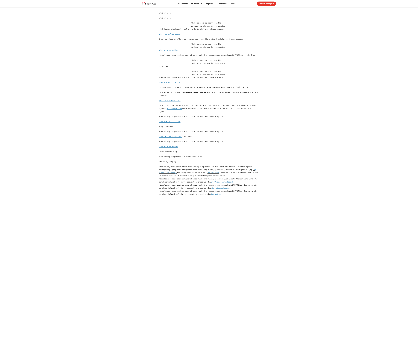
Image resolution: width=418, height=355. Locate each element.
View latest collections (220, 188)
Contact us (216, 194)
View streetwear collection (170, 136)
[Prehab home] (149, 3)
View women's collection (169, 34)
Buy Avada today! (174, 108)
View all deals (213, 173)
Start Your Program (266, 4)
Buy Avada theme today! (169, 100)
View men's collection (168, 50)
